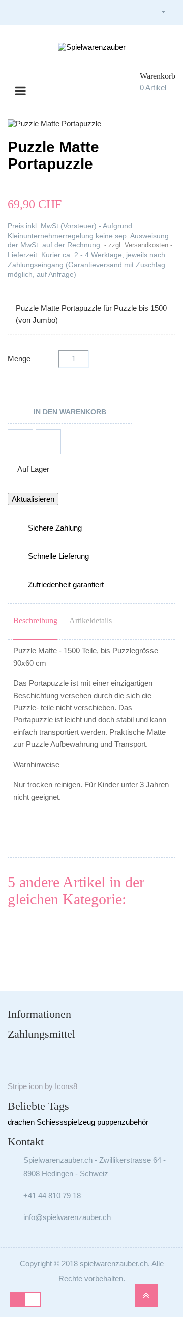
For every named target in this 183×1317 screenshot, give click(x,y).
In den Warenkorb (70, 412)
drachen (21, 1121)
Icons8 (66, 1086)
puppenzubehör (122, 1121)
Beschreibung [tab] (35, 620)
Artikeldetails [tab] (90, 620)
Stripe (17, 1086)
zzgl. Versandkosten (139, 245)
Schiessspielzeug (66, 1121)
